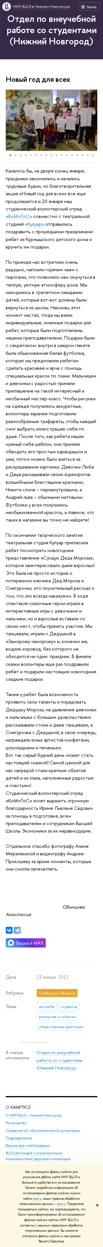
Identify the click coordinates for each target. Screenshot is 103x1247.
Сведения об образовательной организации (43, 1130)
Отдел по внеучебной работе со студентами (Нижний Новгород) (52, 29)
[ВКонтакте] (9, 930)
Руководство (16, 1122)
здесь (37, 1198)
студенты (69, 1006)
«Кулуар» (34, 224)
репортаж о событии (57, 1016)
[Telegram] (17, 930)
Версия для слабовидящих (28, 1145)
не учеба (46, 1006)
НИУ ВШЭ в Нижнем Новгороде (41, 6)
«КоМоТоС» (19, 216)
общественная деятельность (64, 1026)
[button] (10, 120)
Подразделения (19, 1138)
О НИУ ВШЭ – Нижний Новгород (33, 1115)
